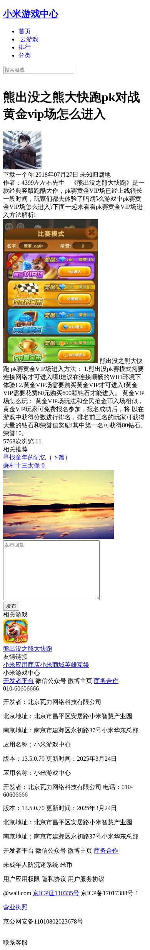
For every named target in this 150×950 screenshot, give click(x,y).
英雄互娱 (77, 664)
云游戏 (29, 39)
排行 (24, 47)
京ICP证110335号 (56, 893)
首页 (24, 31)
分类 (24, 55)
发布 (11, 606)
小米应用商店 (21, 664)
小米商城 (52, 664)
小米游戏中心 (30, 14)
